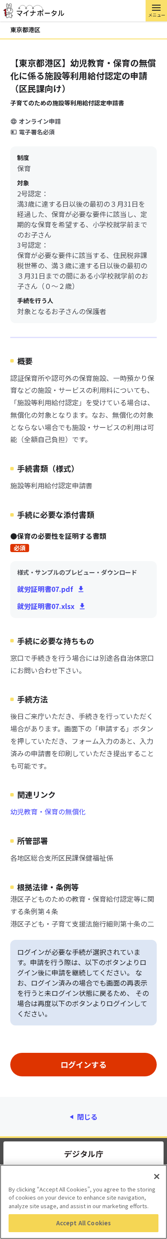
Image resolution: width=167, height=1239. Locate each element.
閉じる (87, 1116)
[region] (83, 1202)
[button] (156, 10)
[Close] (156, 1176)
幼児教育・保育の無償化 (48, 811)
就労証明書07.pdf (45, 589)
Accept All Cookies (83, 1223)
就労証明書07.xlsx (46, 606)
